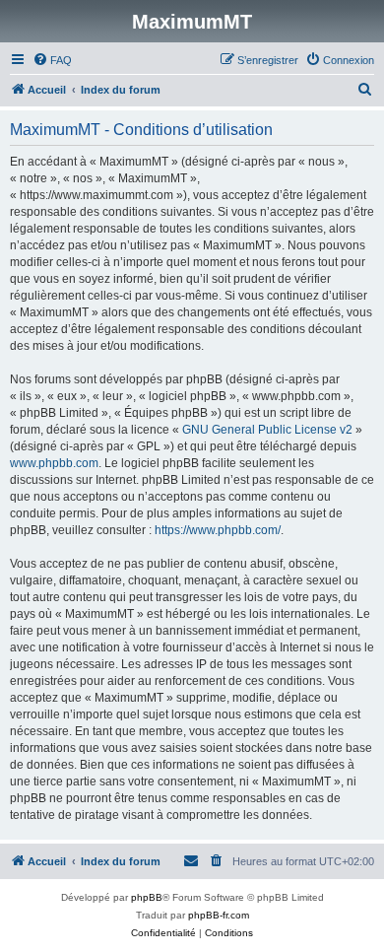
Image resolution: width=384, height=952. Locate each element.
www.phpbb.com (54, 463)
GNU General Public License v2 (267, 430)
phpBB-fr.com (218, 915)
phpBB (146, 897)
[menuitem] (52, 60)
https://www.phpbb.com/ (218, 530)
